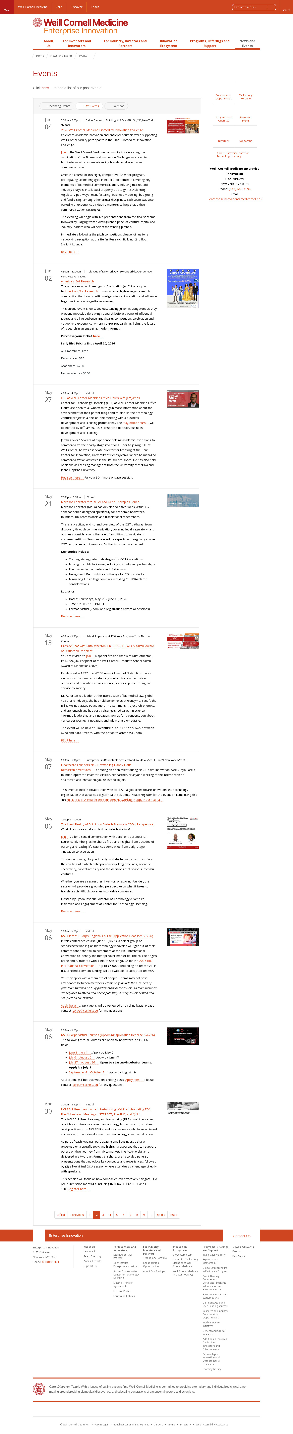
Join (63, 152)
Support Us (90, 1266)
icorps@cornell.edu (85, 1010)
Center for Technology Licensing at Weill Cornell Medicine (185, 1263)
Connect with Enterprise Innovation (125, 1264)
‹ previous (77, 1215)
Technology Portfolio (155, 1258)
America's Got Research (77, 281)
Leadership (90, 1251)
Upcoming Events (59, 106)
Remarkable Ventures (76, 770)
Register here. (71, 911)
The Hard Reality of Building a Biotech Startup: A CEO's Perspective (107, 824)
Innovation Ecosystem (180, 1248)
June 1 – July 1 (78, 1052)
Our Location (39, 1235)
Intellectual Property (214, 1254)
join (88, 656)
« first (61, 1215)
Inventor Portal (121, 1291)
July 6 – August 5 (80, 1057)
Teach (95, 7)
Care (59, 7)
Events (236, 1251)
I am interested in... (245, 7)
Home (37, 41)
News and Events (61, 55)
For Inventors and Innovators (124, 1248)
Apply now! (132, 1080)
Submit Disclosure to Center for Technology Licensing (126, 1275)
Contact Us (242, 1236)
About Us (89, 1247)
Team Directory (92, 1256)
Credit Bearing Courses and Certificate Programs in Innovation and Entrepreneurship (214, 1282)
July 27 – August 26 (82, 1062)
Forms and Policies (124, 1296)
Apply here (68, 1005)
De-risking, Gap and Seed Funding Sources (215, 1304)
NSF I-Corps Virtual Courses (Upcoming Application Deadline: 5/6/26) (108, 1035)
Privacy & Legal (99, 1424)
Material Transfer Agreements (123, 1284)
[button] (286, 7)
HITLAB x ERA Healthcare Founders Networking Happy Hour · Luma (113, 800)
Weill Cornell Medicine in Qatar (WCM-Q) (185, 1273)
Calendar (118, 106)
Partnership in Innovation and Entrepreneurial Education (211, 1359)
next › (161, 1215)
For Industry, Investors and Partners (152, 1250)
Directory (185, 1424)
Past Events (91, 106)
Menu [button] (7, 10)
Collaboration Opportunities (151, 1264)
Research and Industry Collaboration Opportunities (215, 1314)
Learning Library (212, 1369)
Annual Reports (92, 1261)
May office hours (134, 423)
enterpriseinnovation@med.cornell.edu (235, 199)
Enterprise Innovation (66, 1235)
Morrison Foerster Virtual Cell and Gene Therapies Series (100, 502)
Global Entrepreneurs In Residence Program (215, 1269)
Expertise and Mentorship (210, 1261)
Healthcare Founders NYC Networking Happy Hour (96, 765)
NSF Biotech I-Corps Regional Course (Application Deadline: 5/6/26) (107, 936)
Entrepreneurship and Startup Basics (215, 1296)
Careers (158, 1424)
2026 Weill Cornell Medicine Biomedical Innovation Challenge (102, 130)
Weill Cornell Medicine (33, 7)
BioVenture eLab (182, 1254)
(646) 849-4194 (240, 189)
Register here (70, 477)
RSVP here (68, 252)
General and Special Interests (214, 1332)
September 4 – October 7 (86, 1072)
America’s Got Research (81, 291)
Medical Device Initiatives (211, 1324)
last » (173, 1215)
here (45, 88)
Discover (76, 7)
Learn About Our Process (122, 1256)
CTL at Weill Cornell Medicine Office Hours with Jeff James (100, 398)
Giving (171, 1424)
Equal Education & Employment (131, 1424)
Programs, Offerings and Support (215, 1248)
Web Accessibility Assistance (212, 1424)
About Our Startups (154, 1271)
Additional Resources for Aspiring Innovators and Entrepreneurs (215, 1344)
